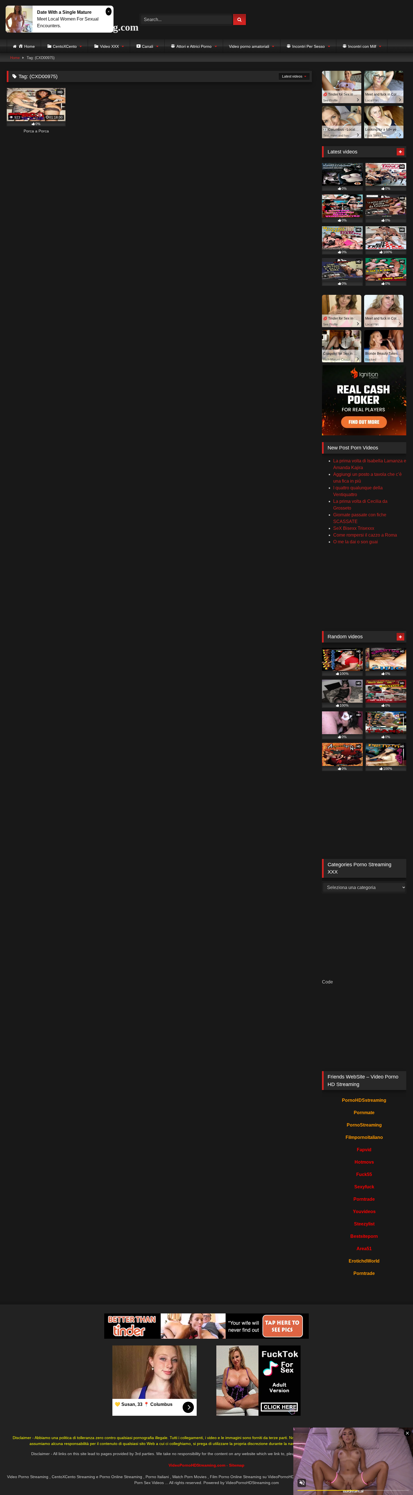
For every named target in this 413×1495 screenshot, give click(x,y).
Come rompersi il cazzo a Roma (365, 535)
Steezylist (364, 1224)
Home (15, 58)
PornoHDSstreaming (364, 1100)
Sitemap (236, 1465)
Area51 (364, 1248)
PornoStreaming (364, 1125)
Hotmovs (364, 1162)
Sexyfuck (364, 1186)
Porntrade (364, 1199)
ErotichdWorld (364, 1261)
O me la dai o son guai (355, 541)
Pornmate (364, 1112)
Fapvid (364, 1149)
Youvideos (364, 1211)
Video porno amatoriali (249, 46)
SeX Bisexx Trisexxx (353, 528)
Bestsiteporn (364, 1236)
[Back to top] (395, 1478)
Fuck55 (364, 1174)
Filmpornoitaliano (364, 1137)
